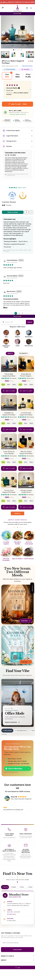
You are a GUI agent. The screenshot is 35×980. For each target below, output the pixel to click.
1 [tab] (13, 49)
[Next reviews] (30, 90)
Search (30, 322)
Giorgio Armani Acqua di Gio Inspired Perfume (26, 491)
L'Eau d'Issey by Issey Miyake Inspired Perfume (9, 452)
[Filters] (26, 212)
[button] (17, 90)
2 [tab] (15, 49)
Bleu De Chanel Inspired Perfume (26, 452)
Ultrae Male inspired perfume (9, 375)
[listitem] (6, 333)
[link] (17, 703)
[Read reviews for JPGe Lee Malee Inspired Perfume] (30, 61)
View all (17, 513)
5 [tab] (21, 49)
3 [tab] (17, 49)
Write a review (12, 212)
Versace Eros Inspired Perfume (9, 491)
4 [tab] (19, 49)
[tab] (17, 731)
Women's (23, 353)
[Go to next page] (22, 313)
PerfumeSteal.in (17, 8)
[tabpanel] (17, 31)
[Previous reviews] (4, 90)
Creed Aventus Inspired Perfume (26, 414)
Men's (10, 353)
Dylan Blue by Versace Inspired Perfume (26, 375)
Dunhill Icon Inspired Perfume (9, 414)
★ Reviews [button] (32, 587)
